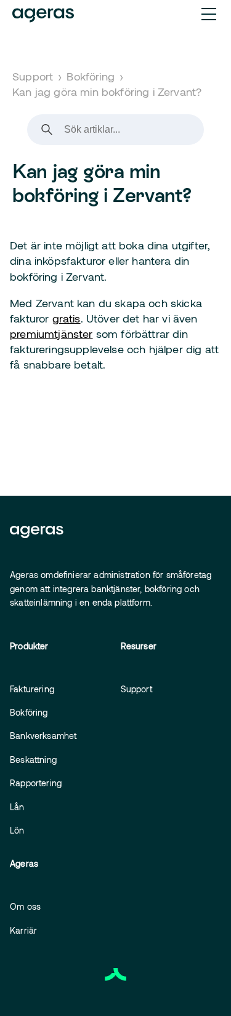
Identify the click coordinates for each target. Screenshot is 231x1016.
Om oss (25, 906)
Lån (17, 807)
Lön (17, 830)
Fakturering (32, 689)
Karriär (23, 930)
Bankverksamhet (43, 735)
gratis (66, 318)
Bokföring (91, 76)
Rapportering (36, 783)
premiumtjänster (51, 333)
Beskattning (33, 759)
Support (32, 76)
